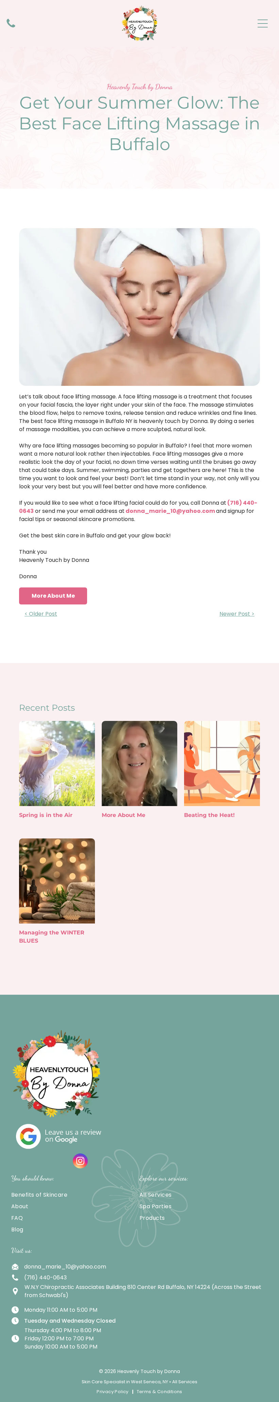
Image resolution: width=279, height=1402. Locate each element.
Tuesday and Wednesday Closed (70, 1321)
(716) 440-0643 (45, 1277)
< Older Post (40, 614)
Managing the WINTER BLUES (51, 936)
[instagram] (80, 1161)
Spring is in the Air (45, 815)
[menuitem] (75, 1195)
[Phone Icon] (10, 27)
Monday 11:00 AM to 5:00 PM (60, 1310)
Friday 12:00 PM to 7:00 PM (59, 1338)
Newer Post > (237, 614)
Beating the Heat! (209, 815)
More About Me (123, 815)
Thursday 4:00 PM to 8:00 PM (62, 1330)
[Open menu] (263, 23)
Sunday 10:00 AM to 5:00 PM (60, 1347)
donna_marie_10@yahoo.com (170, 511)
